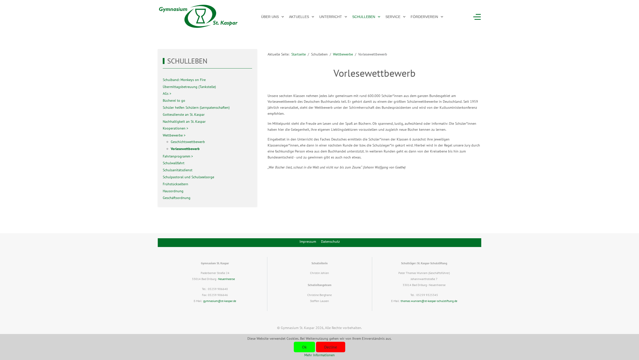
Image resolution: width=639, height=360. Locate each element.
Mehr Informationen (319, 355)
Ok (304, 347)
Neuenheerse (226, 279)
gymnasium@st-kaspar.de (219, 301)
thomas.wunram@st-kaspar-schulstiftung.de (429, 301)
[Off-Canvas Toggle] (477, 16)
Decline (330, 347)
